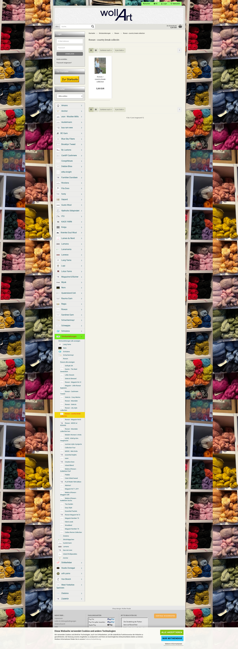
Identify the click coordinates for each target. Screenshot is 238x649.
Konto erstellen (62, 59)
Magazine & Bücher (69, 277)
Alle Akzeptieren (171, 632)
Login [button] (165, 4)
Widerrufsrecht (60, 624)
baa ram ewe (67, 127)
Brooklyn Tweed (68, 144)
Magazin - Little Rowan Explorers (70, 387)
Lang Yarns (66, 260)
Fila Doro (65, 188)
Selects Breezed (70, 378)
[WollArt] (119, 15)
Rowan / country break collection (100, 79)
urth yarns (65, 573)
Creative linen (69, 462)
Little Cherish (69, 375)
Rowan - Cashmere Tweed (69, 392)
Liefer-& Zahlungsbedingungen (65, 621)
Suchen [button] (147, 4)
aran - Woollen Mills (70, 116)
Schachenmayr (67, 320)
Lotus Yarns (66, 271)
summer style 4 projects (73, 444)
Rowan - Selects (70, 404)
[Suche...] (92, 26)
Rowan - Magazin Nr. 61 (73, 382)
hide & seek (69, 522)
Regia (63, 304)
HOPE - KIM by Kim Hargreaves (69, 439)
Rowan (64, 309)
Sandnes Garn (67, 315)
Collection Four (70, 448)
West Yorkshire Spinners (65, 586)
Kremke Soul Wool (68, 232)
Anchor (64, 111)
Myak (63, 282)
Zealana (66, 536)
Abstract (68, 485)
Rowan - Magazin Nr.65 (73, 419)
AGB (56, 627)
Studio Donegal (68, 568)
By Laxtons (66, 150)
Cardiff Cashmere (69, 155)
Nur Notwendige (172, 638)
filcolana (65, 183)
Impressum (59, 618)
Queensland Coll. (68, 293)
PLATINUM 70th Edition (73, 482)
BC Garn (64, 133)
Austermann (66, 122)
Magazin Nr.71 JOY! (72, 489)
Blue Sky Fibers (68, 139)
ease (66, 458)
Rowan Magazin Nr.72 (72, 515)
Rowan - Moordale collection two (69, 430)
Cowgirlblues (67, 161)
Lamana (65, 244)
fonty (63, 194)
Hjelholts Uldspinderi (70, 210)
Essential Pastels (71, 511)
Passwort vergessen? (64, 63)
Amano (64, 105)
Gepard (64, 199)
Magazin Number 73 (72, 518)
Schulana (65, 331)
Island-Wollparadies (70, 554)
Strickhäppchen (68, 539)
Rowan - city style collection (68, 409)
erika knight (66, 172)
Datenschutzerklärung (93, 639)
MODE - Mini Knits (71, 451)
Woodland (68, 525)
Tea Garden (69, 504)
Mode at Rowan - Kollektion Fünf (68, 470)
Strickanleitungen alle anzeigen (69, 341)
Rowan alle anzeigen (67, 362)
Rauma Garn (66, 298)
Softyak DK (69, 366)
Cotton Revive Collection (73, 532)
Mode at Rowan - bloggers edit (68, 494)
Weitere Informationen (173, 644)
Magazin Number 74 (72, 529)
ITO (62, 216)
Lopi (63, 266)
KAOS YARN (66, 222)
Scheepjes (65, 325)
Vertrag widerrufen (165, 616)
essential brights (71, 455)
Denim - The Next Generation (68, 370)
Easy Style (68, 508)
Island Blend (69, 465)
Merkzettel (176, 4)
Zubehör (65, 598)
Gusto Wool (66, 205)
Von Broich (66, 579)
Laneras (64, 255)
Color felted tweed (71, 478)
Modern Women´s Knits (73, 435)
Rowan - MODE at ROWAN (68, 424)
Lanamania (66, 249)
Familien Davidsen (69, 177)
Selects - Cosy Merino (72, 397)
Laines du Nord (68, 238)
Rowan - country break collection (70, 415)
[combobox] (106, 50)
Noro (63, 287)
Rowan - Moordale (71, 401)
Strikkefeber (66, 562)
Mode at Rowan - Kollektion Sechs (68, 499)
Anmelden (69, 54)
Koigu (63, 227)
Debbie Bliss (66, 166)
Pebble (67, 475)
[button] (155, 4)
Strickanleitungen (69, 336)
